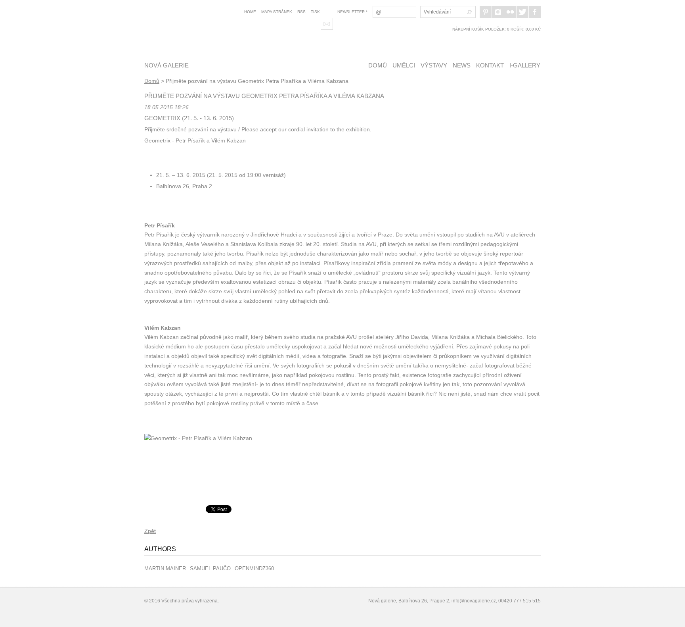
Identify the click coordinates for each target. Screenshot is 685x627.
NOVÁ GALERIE (166, 65)
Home (250, 12)
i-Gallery (524, 65)
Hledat (468, 12)
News (462, 65)
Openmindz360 (254, 568)
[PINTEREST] (486, 12)
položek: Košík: (496, 29)
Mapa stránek (276, 12)
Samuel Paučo (210, 568)
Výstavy (434, 65)
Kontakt (490, 65)
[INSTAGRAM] (498, 12)
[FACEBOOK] (535, 12)
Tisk (315, 12)
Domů (377, 65)
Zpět (150, 531)
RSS (301, 12)
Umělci (403, 65)
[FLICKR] (510, 12)
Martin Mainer (165, 568)
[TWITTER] (522, 12)
